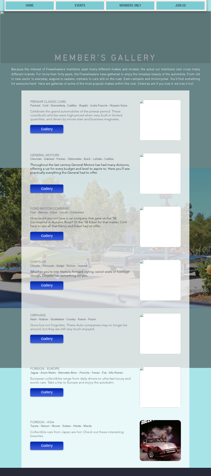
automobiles (70, 111)
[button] (46, 129)
